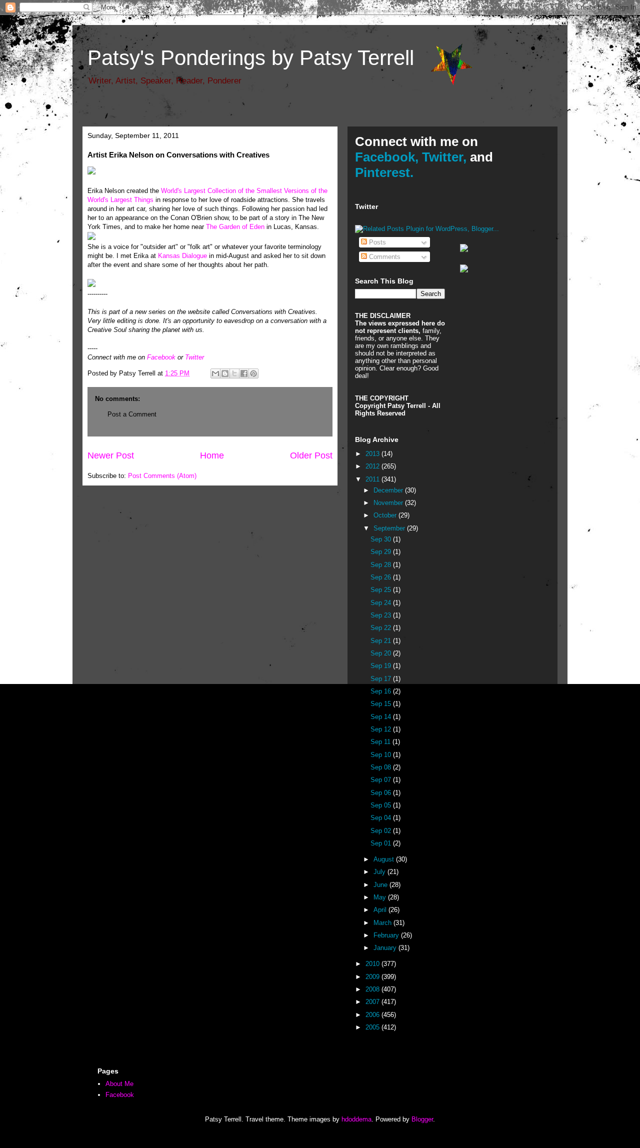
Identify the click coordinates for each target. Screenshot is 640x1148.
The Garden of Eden (235, 226)
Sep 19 (381, 666)
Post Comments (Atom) (162, 476)
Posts (376, 242)
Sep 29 (381, 552)
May (381, 897)
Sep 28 (381, 564)
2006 (374, 1014)
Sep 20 (381, 653)
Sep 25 (381, 590)
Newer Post (111, 455)
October (386, 515)
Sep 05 (381, 805)
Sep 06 (381, 792)
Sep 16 (381, 691)
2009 (374, 976)
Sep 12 (381, 729)
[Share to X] (235, 373)
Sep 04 (381, 818)
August (385, 859)
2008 (374, 989)
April (381, 910)
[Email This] (215, 373)
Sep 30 (381, 539)
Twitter (194, 357)
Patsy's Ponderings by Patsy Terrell (251, 58)
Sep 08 (381, 767)
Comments (383, 256)
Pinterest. (384, 172)
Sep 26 (381, 577)
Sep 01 (381, 843)
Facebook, (386, 157)
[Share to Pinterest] (253, 373)
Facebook (161, 357)
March (384, 922)
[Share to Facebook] (244, 373)
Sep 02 (381, 830)
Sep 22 (381, 628)
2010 (374, 964)
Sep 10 (381, 754)
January (386, 948)
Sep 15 (381, 704)
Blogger (422, 1119)
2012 (374, 466)
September (390, 528)
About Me (120, 1084)
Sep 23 (381, 615)
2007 (374, 1002)
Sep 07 (381, 780)
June (382, 884)
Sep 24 (381, 602)
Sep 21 (381, 640)
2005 (374, 1027)
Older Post (311, 455)
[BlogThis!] (225, 373)
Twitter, (444, 157)
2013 (374, 454)
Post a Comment (132, 414)
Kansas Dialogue (182, 256)
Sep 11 (381, 742)
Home (212, 455)
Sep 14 (381, 716)
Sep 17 (381, 678)
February (387, 935)
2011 (374, 479)
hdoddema (357, 1119)
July (381, 872)
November (389, 502)
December (389, 490)
